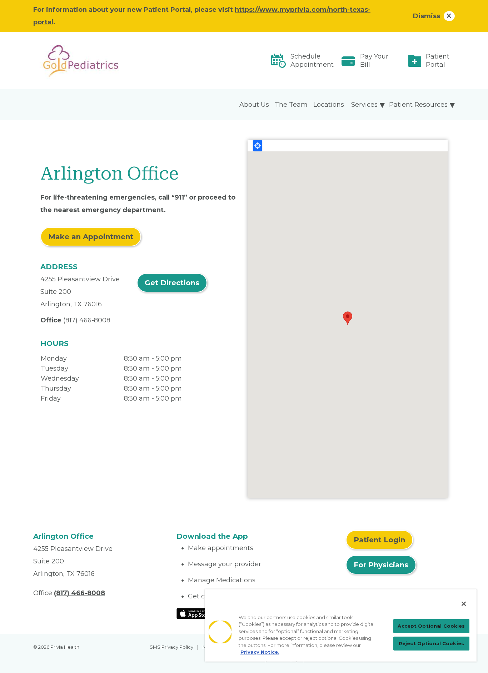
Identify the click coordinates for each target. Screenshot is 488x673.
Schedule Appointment (312, 60)
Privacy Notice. (259, 652)
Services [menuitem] (364, 105)
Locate (257, 145)
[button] (347, 318)
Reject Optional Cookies (431, 643)
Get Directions (172, 282)
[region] (341, 625)
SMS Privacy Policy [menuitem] (171, 647)
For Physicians (381, 565)
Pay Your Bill (374, 60)
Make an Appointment (90, 236)
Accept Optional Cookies (431, 626)
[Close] (464, 604)
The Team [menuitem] (291, 105)
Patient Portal (437, 60)
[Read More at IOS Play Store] (195, 613)
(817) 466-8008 (86, 320)
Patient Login (379, 540)
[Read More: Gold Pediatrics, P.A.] (100, 60)
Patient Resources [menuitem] (418, 105)
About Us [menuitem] (254, 105)
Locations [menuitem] (328, 105)
